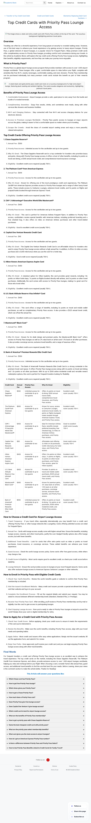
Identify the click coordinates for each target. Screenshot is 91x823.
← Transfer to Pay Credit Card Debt (17, 16)
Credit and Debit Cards (45, 16)
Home (50, 3)
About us (70, 3)
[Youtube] (48, 760)
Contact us (82, 3)
